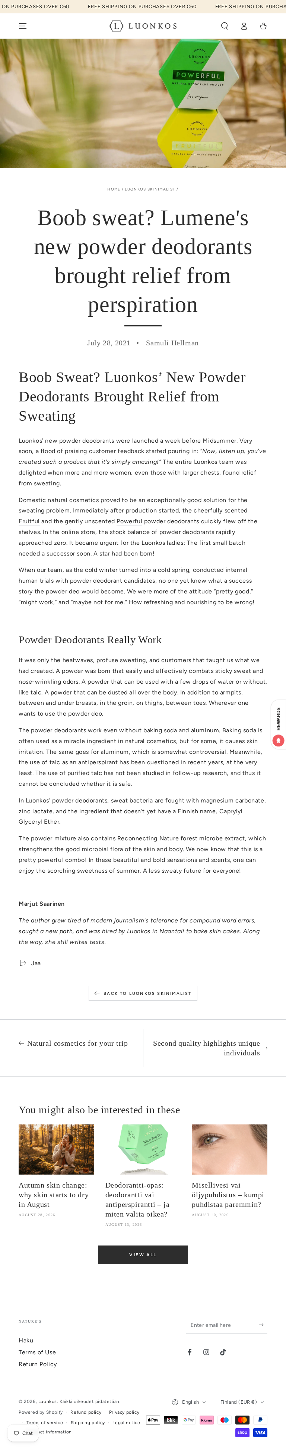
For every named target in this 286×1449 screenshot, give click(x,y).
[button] (224, 26)
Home (113, 189)
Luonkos (47, 1401)
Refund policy (85, 1412)
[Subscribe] (263, 1325)
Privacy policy (124, 1412)
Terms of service (44, 1422)
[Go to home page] (143, 26)
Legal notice (126, 1422)
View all (142, 1254)
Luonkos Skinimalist (150, 189)
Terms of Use (37, 1352)
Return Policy (38, 1364)
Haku (26, 1340)
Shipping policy (88, 1422)
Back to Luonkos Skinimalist (147, 993)
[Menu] (22, 26)
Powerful (129, 521)
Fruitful (29, 521)
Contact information (49, 1432)
